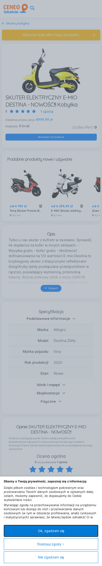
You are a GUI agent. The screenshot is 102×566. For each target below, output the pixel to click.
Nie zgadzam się (51, 557)
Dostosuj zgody (49, 544)
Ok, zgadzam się (51, 531)
